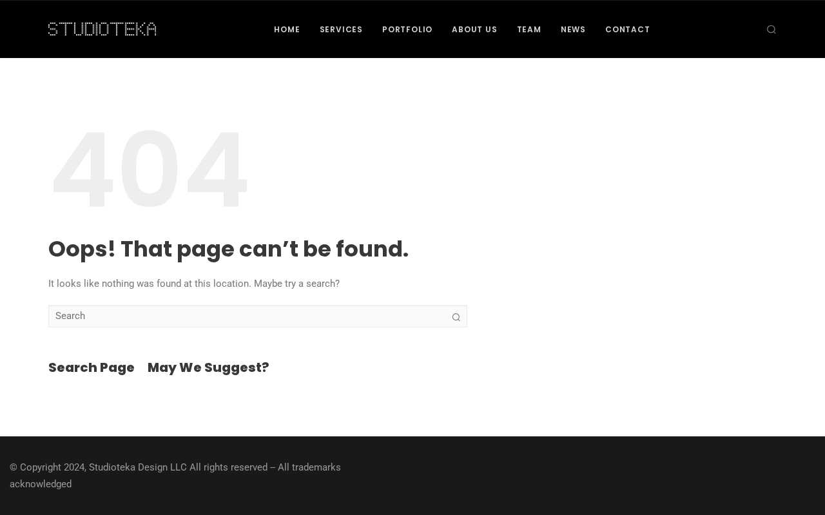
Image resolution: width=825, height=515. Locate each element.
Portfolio (407, 29)
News (573, 29)
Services (341, 29)
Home (287, 29)
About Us (474, 29)
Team (529, 29)
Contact (627, 29)
